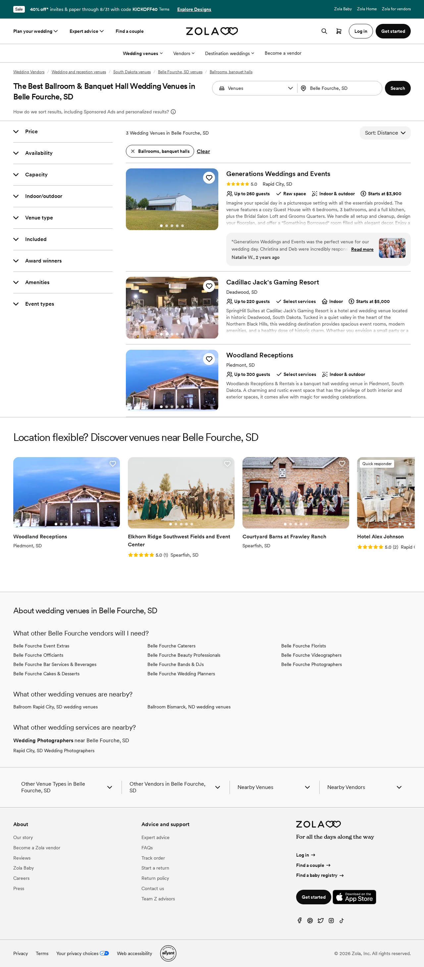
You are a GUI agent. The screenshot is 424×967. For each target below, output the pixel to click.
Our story (23, 837)
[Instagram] (331, 922)
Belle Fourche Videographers (311, 655)
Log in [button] (360, 31)
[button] (290, 88)
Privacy (20, 953)
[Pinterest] (310, 922)
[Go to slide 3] (172, 226)
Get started (314, 897)
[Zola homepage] (212, 31)
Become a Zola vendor (36, 847)
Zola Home (367, 9)
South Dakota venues (132, 72)
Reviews (21, 858)
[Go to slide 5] (182, 226)
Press (18, 888)
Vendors (181, 53)
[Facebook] (299, 922)
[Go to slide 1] (161, 226)
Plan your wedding (32, 31)
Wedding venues (140, 53)
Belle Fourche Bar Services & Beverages (54, 664)
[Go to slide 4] (177, 226)
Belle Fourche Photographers (311, 664)
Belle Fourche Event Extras (41, 645)
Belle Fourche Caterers (171, 645)
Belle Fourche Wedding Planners (181, 673)
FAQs (147, 847)
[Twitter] (320, 922)
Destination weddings (227, 53)
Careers (21, 878)
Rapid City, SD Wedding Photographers (53, 750)
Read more (362, 249)
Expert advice (84, 31)
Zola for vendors (396, 9)
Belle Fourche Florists (303, 645)
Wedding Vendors (28, 72)
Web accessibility (134, 953)
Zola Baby (343, 9)
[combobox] (340, 88)
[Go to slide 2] (166, 226)
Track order (153, 858)
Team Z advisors (158, 898)
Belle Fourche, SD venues (180, 72)
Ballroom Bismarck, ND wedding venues (189, 706)
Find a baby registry (317, 875)
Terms (164, 9)
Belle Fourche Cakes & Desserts (46, 673)
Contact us (152, 888)
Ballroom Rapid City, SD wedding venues (55, 706)
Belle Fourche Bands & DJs (175, 664)
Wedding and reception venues (79, 72)
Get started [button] (393, 31)
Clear (203, 151)
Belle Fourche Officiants (38, 655)
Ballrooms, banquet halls (231, 72)
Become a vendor (283, 53)
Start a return (155, 868)
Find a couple (130, 31)
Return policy (155, 878)
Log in (302, 855)
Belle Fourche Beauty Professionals (183, 655)
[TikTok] (342, 922)
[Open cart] (339, 31)
